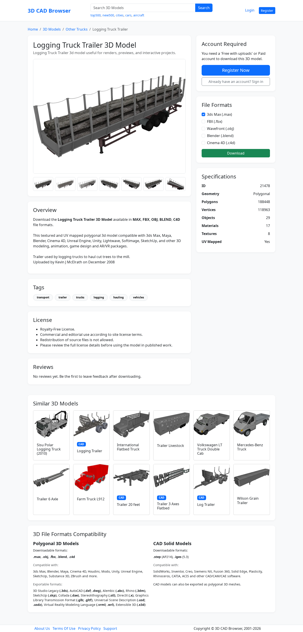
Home (33, 29)
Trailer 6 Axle (47, 499)
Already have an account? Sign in (236, 81)
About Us (42, 628)
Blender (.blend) (220, 135)
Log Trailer (206, 504)
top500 (96, 15)
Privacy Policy (89, 628)
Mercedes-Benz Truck (250, 447)
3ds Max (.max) (219, 114)
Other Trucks (77, 29)
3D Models (52, 29)
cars (128, 15)
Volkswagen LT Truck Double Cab (209, 449)
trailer (63, 297)
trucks (80, 297)
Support (110, 628)
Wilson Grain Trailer (248, 500)
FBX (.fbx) (214, 121)
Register (267, 10)
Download (235, 153)
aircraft (138, 15)
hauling (118, 297)
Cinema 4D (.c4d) (221, 142)
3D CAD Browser (49, 10)
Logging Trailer (89, 450)
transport (43, 297)
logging (99, 297)
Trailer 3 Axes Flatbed (168, 506)
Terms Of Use (64, 628)
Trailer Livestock (170, 445)
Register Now (236, 70)
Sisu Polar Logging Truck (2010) (49, 449)
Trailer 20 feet (128, 504)
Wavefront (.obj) (220, 128)
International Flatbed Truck (128, 447)
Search (204, 7)
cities (120, 15)
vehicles (138, 297)
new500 (108, 15)
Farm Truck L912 (90, 499)
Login (249, 10)
